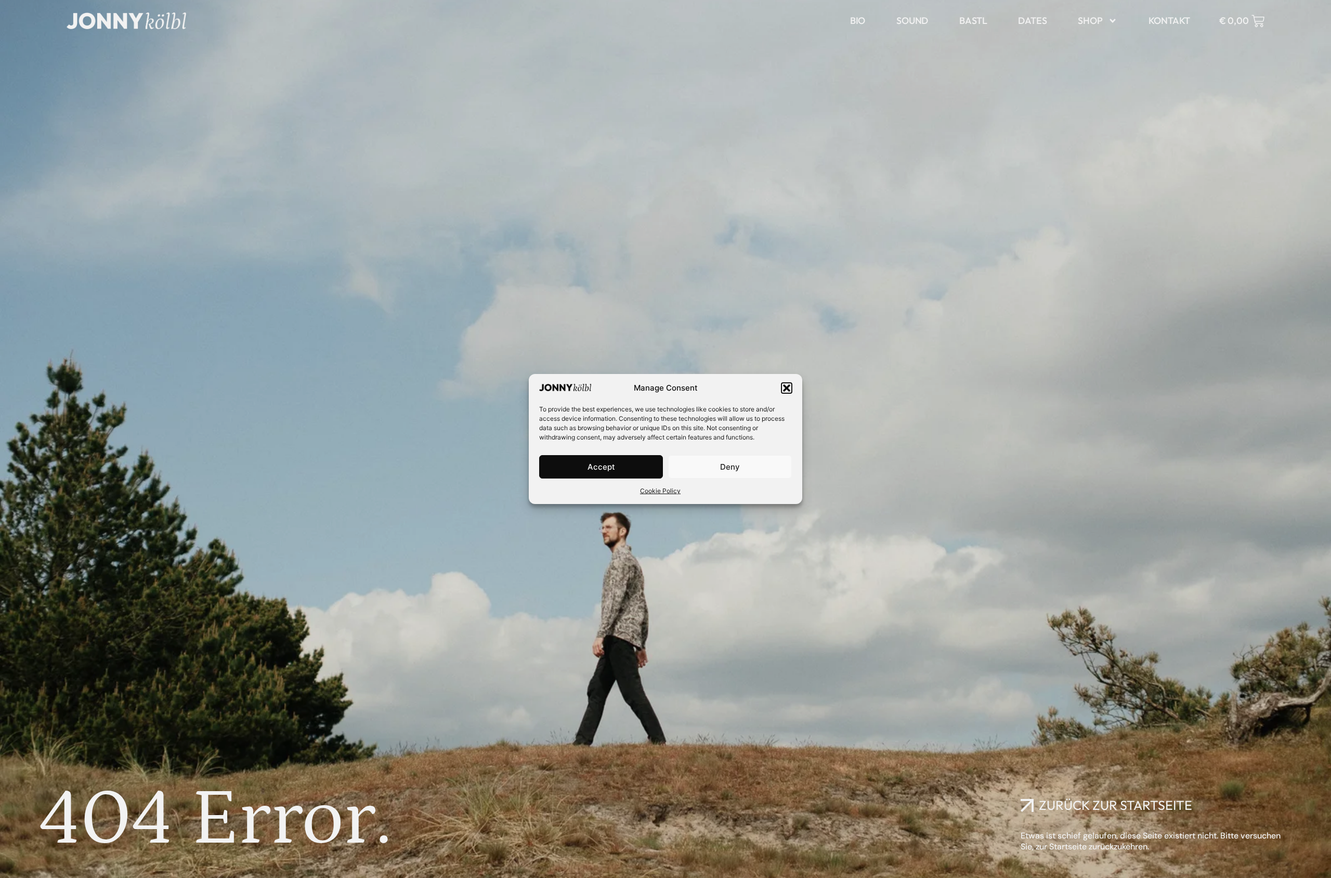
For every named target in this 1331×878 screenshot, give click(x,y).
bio (857, 21)
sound (912, 21)
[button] (786, 388)
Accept (601, 467)
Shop (1090, 21)
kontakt (1170, 21)
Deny (730, 467)
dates (1032, 21)
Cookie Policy (660, 491)
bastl (973, 21)
